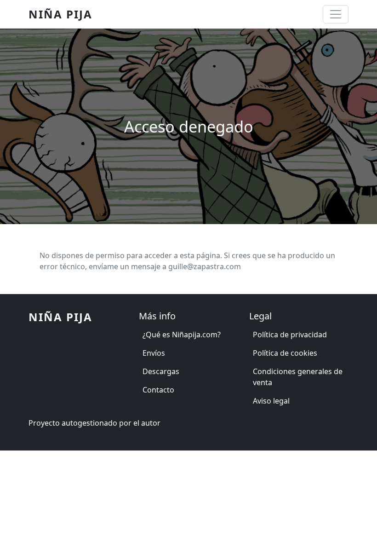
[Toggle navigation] (335, 14)
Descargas (161, 371)
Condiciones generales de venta (298, 376)
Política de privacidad (290, 334)
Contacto (158, 390)
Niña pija (60, 14)
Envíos (154, 353)
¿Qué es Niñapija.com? (182, 334)
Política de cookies (285, 353)
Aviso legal (271, 401)
